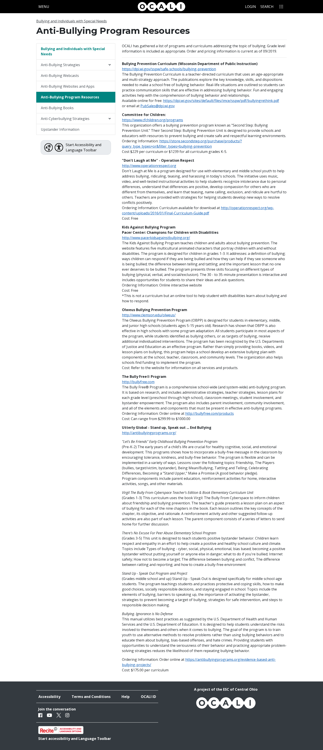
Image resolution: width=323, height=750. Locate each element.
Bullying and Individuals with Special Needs (71, 21)
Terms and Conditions (91, 696)
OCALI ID (148, 696)
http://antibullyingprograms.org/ (149, 432)
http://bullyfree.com (138, 381)
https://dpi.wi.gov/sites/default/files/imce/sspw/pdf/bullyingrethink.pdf (221, 100)
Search (267, 6)
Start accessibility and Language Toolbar (74, 738)
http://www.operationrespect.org (149, 165)
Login (250, 6)
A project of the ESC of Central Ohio (226, 689)
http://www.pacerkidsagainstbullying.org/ (156, 237)
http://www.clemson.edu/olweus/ (149, 315)
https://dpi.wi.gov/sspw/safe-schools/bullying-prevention (169, 69)
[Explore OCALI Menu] (281, 6)
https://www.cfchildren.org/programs (152, 120)
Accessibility (49, 696)
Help (126, 696)
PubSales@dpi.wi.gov (157, 105)
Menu (44, 6)
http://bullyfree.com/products (209, 413)
